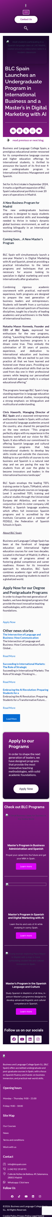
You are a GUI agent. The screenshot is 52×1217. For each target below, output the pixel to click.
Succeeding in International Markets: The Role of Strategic (24, 665)
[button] (26, 28)
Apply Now (9, 622)
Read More (9, 656)
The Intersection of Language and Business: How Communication (22, 636)
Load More (11, 719)
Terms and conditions (13, 1139)
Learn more (26, 866)
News (6, 1133)
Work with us (9, 1147)
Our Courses (9, 1126)
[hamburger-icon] (26, 12)
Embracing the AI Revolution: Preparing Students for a (25, 691)
